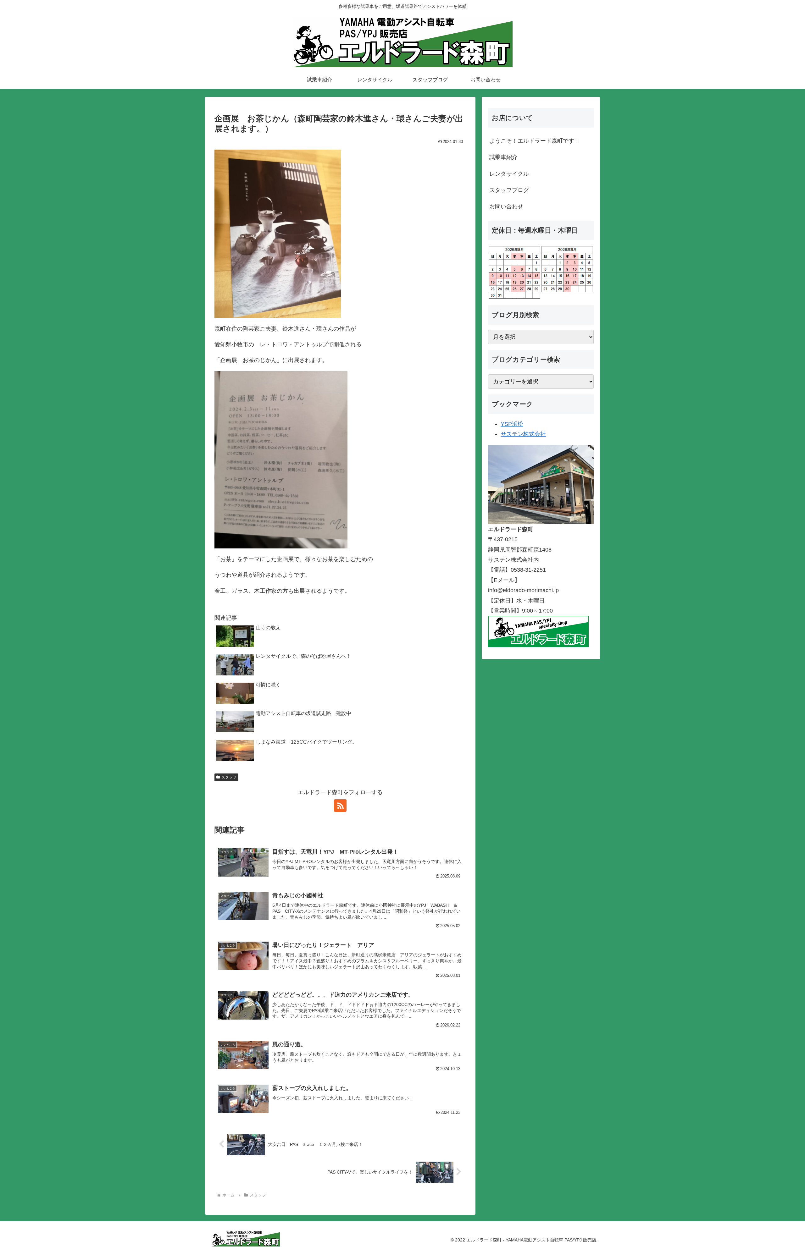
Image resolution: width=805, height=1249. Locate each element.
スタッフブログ (509, 190)
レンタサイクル (509, 174)
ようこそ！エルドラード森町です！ (534, 141)
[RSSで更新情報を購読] (340, 805)
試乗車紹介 (503, 157)
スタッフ (228, 777)
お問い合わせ (506, 206)
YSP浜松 (512, 424)
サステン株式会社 (523, 434)
